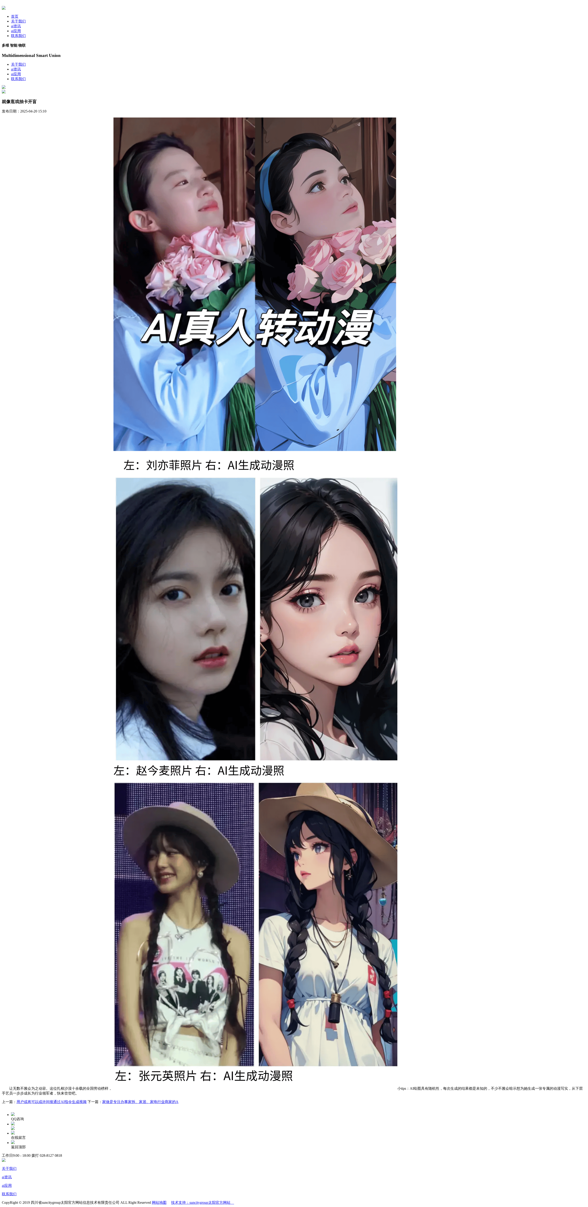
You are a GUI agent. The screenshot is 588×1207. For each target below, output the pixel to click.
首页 (14, 16)
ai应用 (16, 31)
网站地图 (159, 1202)
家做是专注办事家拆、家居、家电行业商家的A (140, 1102)
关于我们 (18, 21)
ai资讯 (16, 26)
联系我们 (18, 36)
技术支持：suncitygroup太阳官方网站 (202, 1202)
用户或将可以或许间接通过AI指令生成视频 (52, 1102)
